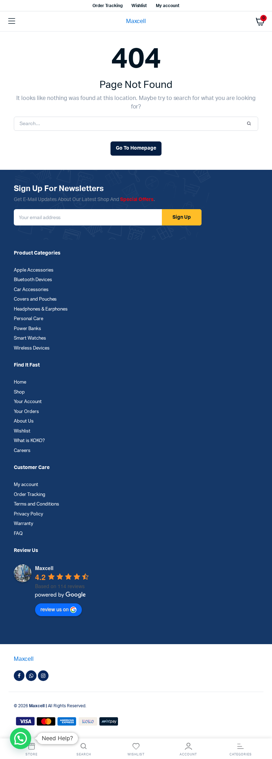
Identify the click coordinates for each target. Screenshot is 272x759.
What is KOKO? (29, 441)
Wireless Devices (32, 348)
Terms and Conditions (36, 504)
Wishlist (139, 6)
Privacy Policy (28, 514)
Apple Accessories (33, 270)
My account (168, 6)
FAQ (18, 533)
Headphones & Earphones (41, 309)
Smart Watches (30, 338)
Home (20, 382)
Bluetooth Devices (33, 280)
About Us (24, 421)
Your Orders (26, 411)
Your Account (28, 402)
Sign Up (181, 217)
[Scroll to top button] (261, 731)
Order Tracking (107, 6)
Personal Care (28, 319)
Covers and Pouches (35, 299)
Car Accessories (31, 290)
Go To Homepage (136, 148)
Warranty (23, 523)
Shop (19, 392)
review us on (54, 609)
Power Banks (27, 329)
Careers (22, 450)
